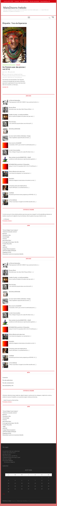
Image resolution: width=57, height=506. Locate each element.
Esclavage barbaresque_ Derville (10, 242)
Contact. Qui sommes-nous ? (9, 452)
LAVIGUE (5, 247)
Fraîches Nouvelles (7, 243)
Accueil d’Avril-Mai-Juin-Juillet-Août (11, 451)
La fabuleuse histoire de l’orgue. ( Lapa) (11, 457)
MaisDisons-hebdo (14, 7)
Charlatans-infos (7, 235)
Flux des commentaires (34, 1)
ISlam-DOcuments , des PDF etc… (10, 455)
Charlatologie (6, 237)
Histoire (18, 64)
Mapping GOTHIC (7, 252)
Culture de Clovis (10, 74)
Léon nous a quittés (7, 459)
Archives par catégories (9, 462)
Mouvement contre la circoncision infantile (13, 254)
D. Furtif (5, 72)
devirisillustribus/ (7, 240)
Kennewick (18, 75)
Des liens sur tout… (7, 454)
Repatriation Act (11, 77)
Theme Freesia (19, 500)
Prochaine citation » (7, 220)
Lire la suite (6, 87)
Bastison (5, 233)
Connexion (16, 1)
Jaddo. (4, 245)
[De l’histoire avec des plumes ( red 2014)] (15, 45)
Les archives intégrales (8, 460)
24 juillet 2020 (12, 72)
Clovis (5, 74)
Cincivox (5, 238)
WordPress (25, 500)
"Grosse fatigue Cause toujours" (10, 230)
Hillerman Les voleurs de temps (9, 75)
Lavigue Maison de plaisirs (9, 249)
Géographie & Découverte (9, 64)
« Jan (4, 494)
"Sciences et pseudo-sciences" (10, 231)
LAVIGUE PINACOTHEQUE (9, 250)
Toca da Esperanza (18, 77)
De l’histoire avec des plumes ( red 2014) (14, 68)
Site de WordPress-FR (45, 1)
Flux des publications (24, 1)
